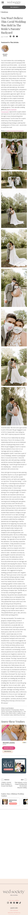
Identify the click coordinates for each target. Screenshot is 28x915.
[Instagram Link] (7, 902)
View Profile (7, 751)
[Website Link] (14, 896)
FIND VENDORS (14, 7)
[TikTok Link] (20, 902)
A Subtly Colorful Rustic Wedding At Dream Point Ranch (6, 784)
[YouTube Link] (17, 902)
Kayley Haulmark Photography (15, 131)
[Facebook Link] (11, 902)
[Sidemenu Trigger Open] (2, 2)
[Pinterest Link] (14, 902)
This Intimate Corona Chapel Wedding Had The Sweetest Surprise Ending (21, 785)
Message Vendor (8, 748)
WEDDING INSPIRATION (14, 912)
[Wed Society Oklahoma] (14, 3)
